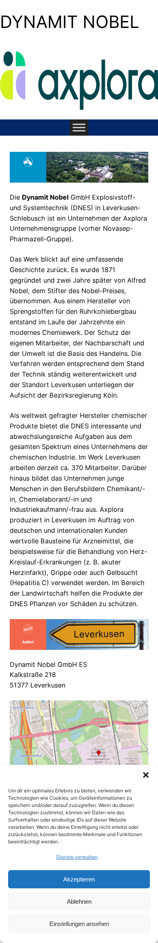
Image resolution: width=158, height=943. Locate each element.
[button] (146, 775)
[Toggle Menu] (79, 128)
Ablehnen (79, 901)
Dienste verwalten (77, 857)
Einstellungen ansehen (79, 923)
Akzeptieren (79, 879)
